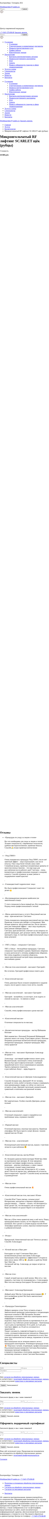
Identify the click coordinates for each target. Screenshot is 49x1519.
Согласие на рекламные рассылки (18, 1489)
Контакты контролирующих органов (23, 57)
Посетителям (10, 55)
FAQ (11, 61)
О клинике (9, 42)
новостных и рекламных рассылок (28, 1381)
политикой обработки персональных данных (31, 1379)
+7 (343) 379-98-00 (7, 32)
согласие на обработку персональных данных (21, 1377)
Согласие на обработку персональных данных (22, 1487)
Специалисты (10, 71)
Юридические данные (17, 52)
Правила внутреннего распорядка (22, 59)
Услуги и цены (10, 69)
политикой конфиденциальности (26, 1455)
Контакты (8, 77)
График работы (15, 50)
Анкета (12, 63)
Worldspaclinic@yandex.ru (10, 7)
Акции (7, 73)
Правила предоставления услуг (21, 48)
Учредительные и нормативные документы (26, 46)
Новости (8, 75)
